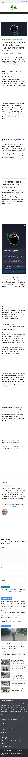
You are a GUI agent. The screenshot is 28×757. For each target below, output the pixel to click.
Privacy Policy (5, 738)
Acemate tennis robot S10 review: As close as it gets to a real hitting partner (13, 646)
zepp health (20, 39)
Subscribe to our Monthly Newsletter (11, 741)
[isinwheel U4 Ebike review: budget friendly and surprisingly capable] (5, 669)
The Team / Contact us (7, 746)
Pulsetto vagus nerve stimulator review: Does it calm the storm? (17, 689)
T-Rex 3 (6, 63)
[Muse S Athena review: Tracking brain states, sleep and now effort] (5, 684)
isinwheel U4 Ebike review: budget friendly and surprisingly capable (18, 667)
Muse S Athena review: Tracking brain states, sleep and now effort (18, 682)
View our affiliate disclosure (15, 621)
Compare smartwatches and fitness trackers (13, 726)
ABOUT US (3, 732)
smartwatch (8, 39)
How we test (5, 743)
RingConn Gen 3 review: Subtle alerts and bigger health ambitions (18, 661)
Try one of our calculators (8, 729)
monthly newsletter (17, 446)
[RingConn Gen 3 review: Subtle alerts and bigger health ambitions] (5, 662)
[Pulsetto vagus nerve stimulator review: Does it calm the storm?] (5, 690)
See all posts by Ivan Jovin (9, 506)
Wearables (14, 39)
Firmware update (18, 53)
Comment (4, 547)
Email (2, 574)
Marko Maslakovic (14, 651)
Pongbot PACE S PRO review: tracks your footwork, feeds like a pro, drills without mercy (18, 675)
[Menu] (2, 13)
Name (2, 567)
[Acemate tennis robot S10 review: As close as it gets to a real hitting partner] (14, 634)
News (4, 39)
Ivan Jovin (11, 53)
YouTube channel (15, 448)
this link (19, 442)
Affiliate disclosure (7, 735)
